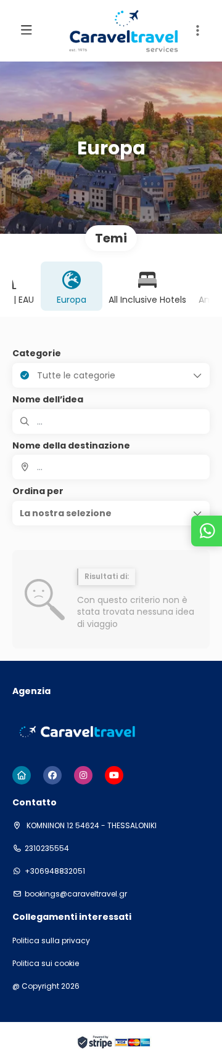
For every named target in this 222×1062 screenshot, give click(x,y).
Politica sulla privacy (51, 941)
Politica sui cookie (45, 963)
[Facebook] (52, 775)
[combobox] (111, 467)
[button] (197, 30)
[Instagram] (83, 775)
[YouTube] (114, 775)
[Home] (21, 775)
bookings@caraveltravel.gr (76, 894)
